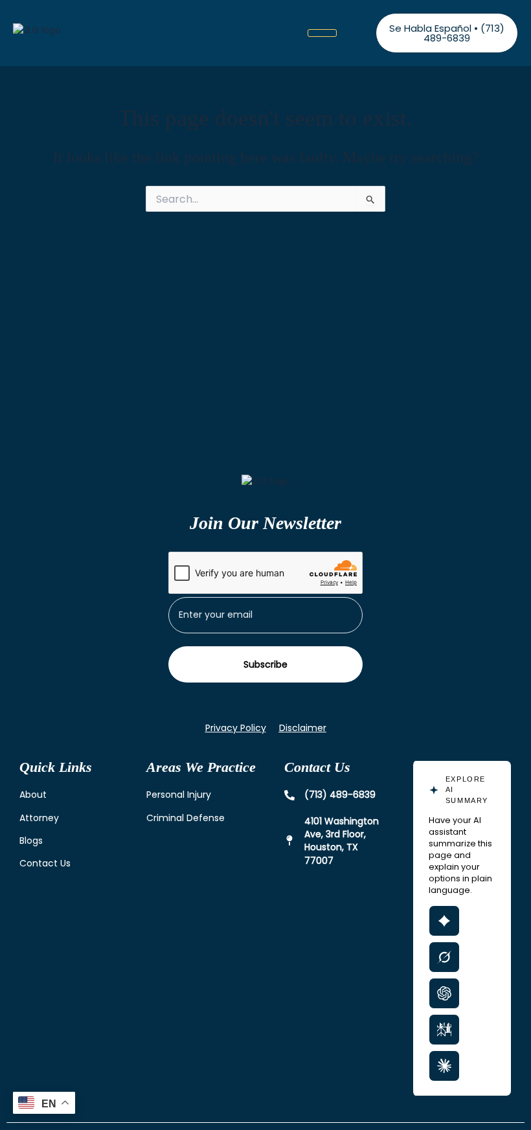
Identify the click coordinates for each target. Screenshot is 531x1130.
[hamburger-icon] (322, 33)
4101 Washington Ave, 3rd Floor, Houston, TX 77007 (341, 841)
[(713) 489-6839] (289, 795)
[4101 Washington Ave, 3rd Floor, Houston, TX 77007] (289, 840)
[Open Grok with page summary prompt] (444, 957)
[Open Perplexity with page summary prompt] (444, 1029)
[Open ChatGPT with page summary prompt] (444, 993)
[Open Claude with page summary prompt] (444, 1065)
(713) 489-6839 (340, 794)
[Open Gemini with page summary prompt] (444, 920)
